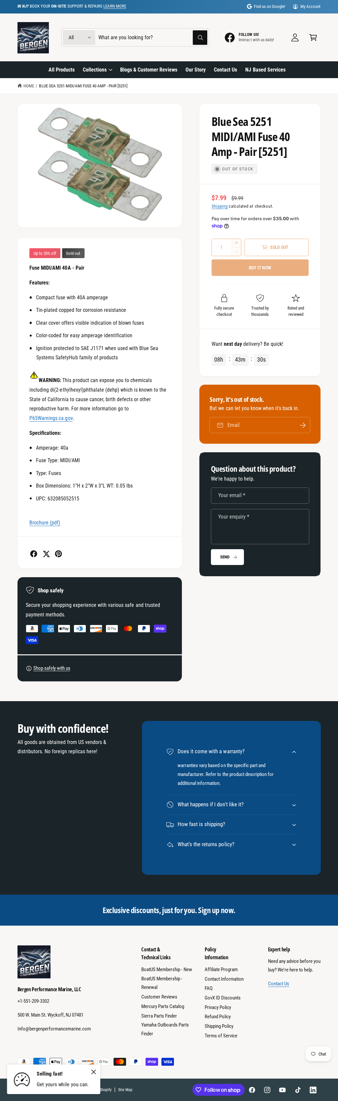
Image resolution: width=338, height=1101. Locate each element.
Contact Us (278, 984)
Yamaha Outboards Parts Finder (165, 1029)
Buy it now (260, 267)
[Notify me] (302, 425)
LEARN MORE (114, 6)
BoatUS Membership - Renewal (162, 983)
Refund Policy (218, 1017)
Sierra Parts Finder (159, 1016)
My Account (310, 6)
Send (224, 556)
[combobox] (153, 37)
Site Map (125, 1089)
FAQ (209, 988)
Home (28, 85)
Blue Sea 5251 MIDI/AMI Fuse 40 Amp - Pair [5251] (83, 85)
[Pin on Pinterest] (58, 554)
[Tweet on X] (46, 554)
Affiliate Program (221, 969)
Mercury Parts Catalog (162, 1006)
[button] (313, 37)
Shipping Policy (219, 1026)
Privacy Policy (218, 1007)
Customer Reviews (159, 997)
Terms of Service (221, 1036)
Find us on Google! (269, 6)
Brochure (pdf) (44, 523)
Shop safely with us (51, 668)
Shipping (220, 206)
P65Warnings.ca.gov (50, 418)
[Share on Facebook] (33, 554)
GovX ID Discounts (223, 998)
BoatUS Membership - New (166, 969)
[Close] (94, 1072)
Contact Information (224, 979)
